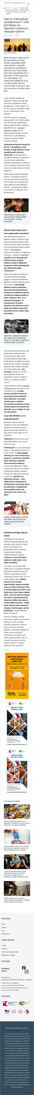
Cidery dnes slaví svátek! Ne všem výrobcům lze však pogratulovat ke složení (16, 520)
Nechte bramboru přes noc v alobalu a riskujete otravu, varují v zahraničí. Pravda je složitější (17, 823)
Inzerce (4, 949)
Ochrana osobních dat (10, 952)
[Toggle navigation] (28, 4)
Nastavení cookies (8, 955)
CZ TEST (8, 8)
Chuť (3, 924)
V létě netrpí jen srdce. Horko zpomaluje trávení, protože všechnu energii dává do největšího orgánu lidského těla (16, 874)
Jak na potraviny (11, 321)
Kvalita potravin (10, 502)
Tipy (3, 931)
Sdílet (16, 35)
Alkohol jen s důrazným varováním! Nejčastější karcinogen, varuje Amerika (15, 218)
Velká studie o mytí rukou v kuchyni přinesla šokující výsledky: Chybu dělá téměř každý (17, 900)
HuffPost (25, 255)
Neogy (17, 1030)
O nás (4, 946)
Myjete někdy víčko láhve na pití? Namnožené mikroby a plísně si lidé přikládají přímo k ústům (16, 848)
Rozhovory (5, 934)
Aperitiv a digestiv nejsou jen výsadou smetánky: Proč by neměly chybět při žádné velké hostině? (16, 339)
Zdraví (16, 8)
